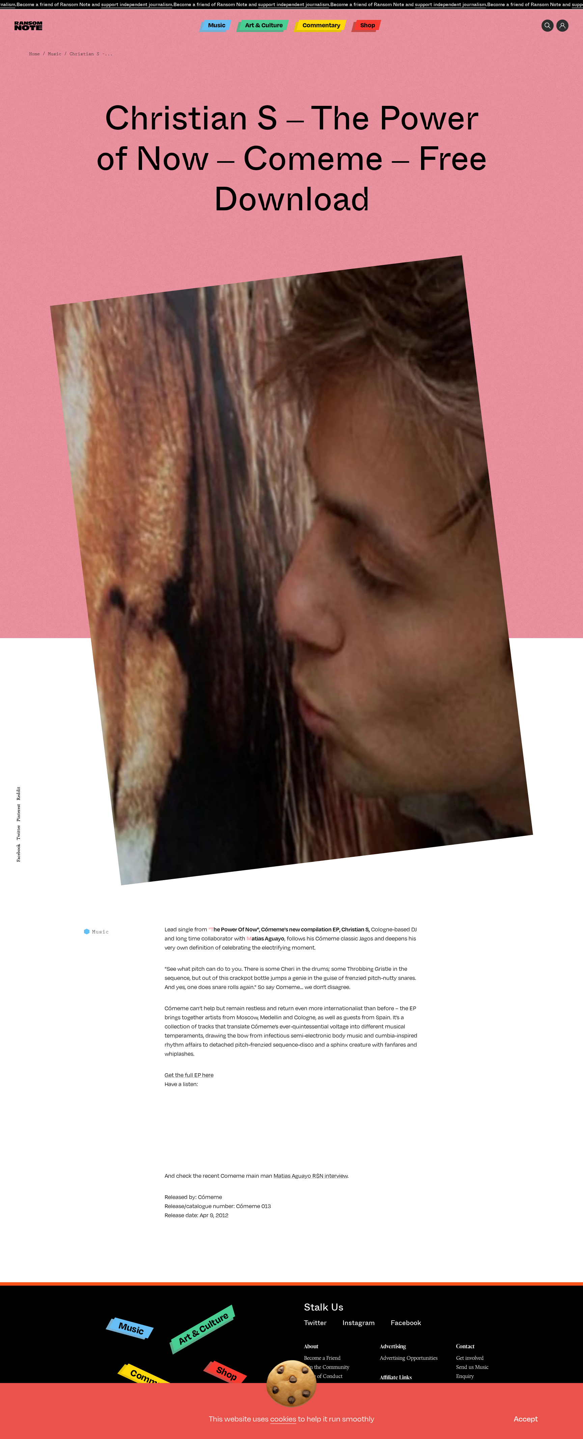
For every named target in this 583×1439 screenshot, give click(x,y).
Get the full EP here (189, 1075)
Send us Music (472, 1367)
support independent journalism (136, 4)
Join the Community (326, 1367)
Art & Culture (264, 25)
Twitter (18, 833)
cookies (283, 1418)
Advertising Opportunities (409, 1358)
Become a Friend (322, 1358)
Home (34, 54)
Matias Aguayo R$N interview (311, 1175)
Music (216, 25)
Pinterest (18, 812)
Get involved (470, 1358)
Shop (367, 25)
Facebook (18, 853)
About (311, 1346)
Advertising (393, 1346)
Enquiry (465, 1376)
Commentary (321, 25)
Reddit (18, 793)
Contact (465, 1346)
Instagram (358, 1323)
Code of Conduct (323, 1376)
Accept (526, 1418)
